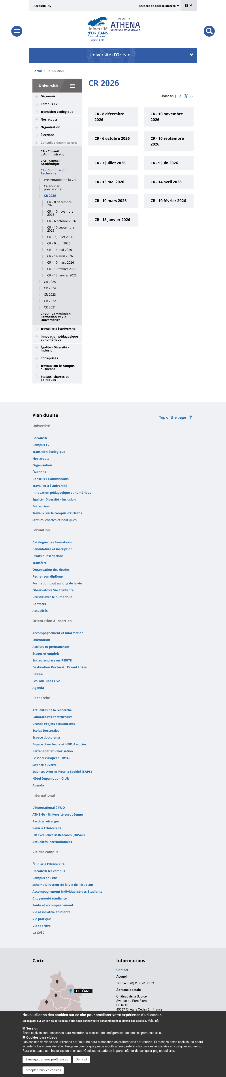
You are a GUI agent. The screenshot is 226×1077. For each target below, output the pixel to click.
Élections (47, 135)
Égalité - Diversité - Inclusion (55, 348)
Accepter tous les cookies (43, 1070)
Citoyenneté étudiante (49, 898)
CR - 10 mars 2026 (60, 262)
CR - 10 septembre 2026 (61, 229)
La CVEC (38, 932)
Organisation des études (51, 569)
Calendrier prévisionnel (53, 188)
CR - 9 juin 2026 (58, 243)
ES (187, 5)
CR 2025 (50, 281)
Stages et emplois (45, 653)
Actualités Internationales (52, 842)
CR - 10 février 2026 (61, 268)
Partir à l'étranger (45, 821)
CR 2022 (50, 300)
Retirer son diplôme (47, 576)
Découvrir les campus (48, 871)
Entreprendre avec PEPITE (52, 660)
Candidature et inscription (52, 549)
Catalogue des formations (52, 542)
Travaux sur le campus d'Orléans (58, 367)
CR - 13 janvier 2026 (62, 275)
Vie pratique (41, 919)
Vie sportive (41, 926)
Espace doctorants (46, 737)
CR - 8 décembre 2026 (59, 203)
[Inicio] (98, 25)
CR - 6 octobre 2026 (61, 221)
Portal (37, 71)
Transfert (39, 563)
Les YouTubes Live (46, 681)
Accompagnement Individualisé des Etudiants (67, 891)
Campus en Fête (44, 878)
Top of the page (172, 417)
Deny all (81, 1059)
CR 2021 (50, 307)
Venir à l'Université (46, 828)
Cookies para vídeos (41, 1037)
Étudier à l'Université (48, 864)
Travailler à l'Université (58, 329)
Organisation (50, 127)
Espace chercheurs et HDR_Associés (59, 744)
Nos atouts (49, 119)
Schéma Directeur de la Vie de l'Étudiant (62, 884)
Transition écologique (57, 112)
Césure (37, 674)
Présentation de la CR (60, 179)
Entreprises (49, 358)
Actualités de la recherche (52, 710)
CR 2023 (50, 294)
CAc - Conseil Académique (50, 162)
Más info (154, 1020)
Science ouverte (44, 765)
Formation (41, 530)
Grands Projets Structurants (53, 724)
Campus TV (49, 104)
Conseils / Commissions (59, 142)
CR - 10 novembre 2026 (60, 213)
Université (48, 85)
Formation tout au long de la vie (57, 583)
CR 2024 (50, 288)
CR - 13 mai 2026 (59, 249)
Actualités (40, 610)
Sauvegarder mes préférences (46, 1059)
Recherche (41, 697)
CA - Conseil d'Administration (53, 153)
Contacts (39, 604)
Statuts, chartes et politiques (55, 378)
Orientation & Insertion (52, 620)
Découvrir (48, 96)
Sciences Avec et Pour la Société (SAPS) (62, 771)
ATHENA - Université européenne (57, 814)
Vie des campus (45, 852)
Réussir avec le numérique (52, 597)
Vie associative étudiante (51, 912)
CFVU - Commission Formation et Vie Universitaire (56, 316)
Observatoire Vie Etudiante (52, 590)
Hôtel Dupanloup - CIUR (50, 778)
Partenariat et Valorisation (52, 751)
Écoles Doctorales (45, 730)
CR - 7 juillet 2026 (60, 236)
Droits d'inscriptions (47, 556)
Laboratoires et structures (52, 717)
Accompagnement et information (57, 633)
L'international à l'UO (48, 807)
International (43, 795)
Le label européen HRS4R (51, 758)
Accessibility (42, 6)
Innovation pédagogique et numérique (59, 338)
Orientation (41, 640)
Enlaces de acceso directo (157, 6)
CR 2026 (50, 195)
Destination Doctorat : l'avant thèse (59, 667)
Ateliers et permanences (51, 646)
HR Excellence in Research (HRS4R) (58, 835)
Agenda (38, 688)
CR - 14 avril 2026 (60, 256)
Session (32, 1028)
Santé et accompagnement (52, 905)
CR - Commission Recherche (53, 172)
